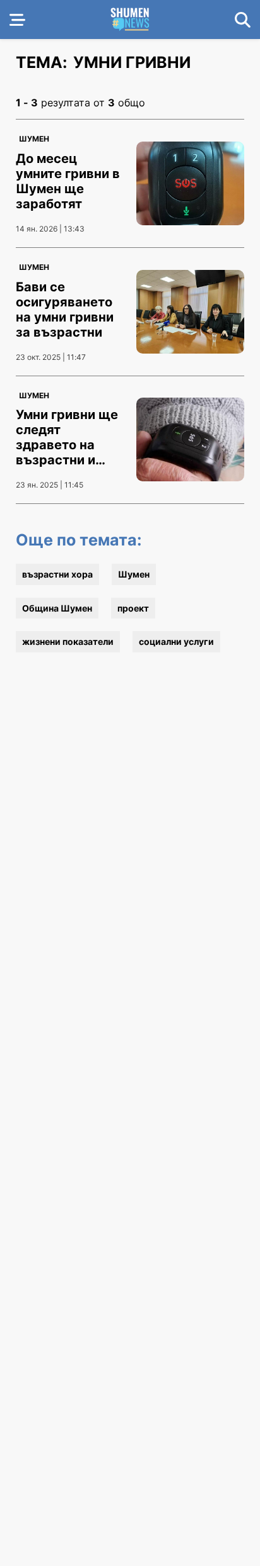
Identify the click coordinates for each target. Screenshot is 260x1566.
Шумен (34, 138)
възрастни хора (57, 574)
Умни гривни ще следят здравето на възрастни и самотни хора (67, 445)
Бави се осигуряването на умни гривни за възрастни (65, 309)
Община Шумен (57, 608)
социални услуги (176, 641)
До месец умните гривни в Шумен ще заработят (68, 181)
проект (133, 608)
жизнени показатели (68, 641)
